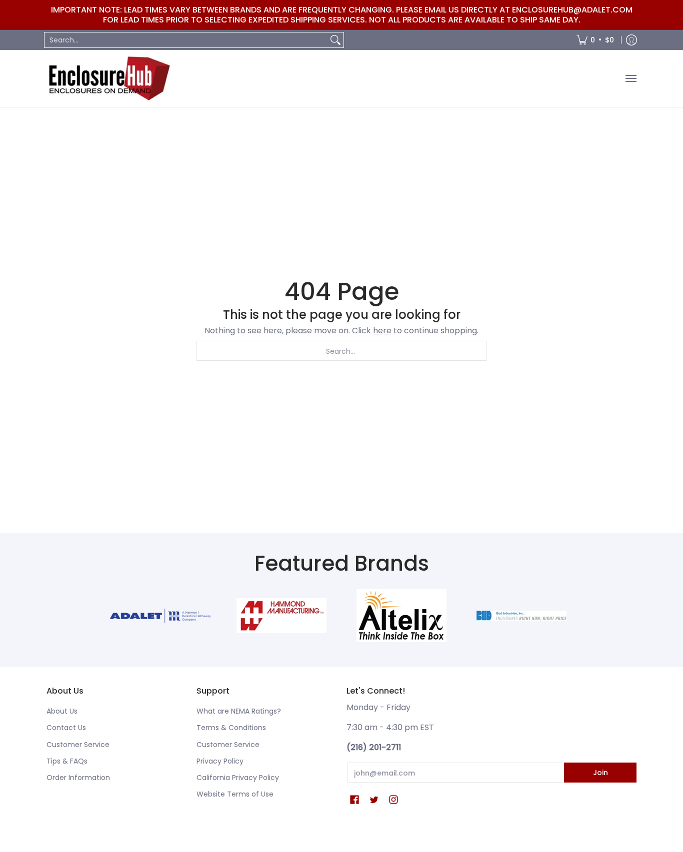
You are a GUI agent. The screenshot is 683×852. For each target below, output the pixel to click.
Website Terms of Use (235, 794)
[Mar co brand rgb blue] (161, 616)
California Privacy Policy (237, 778)
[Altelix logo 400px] (401, 615)
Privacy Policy (220, 761)
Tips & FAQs (67, 761)
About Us (62, 711)
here (382, 330)
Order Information (78, 778)
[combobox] (186, 39)
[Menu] (630, 78)
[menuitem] (595, 40)
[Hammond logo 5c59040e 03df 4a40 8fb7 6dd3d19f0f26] (281, 615)
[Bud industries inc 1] (521, 616)
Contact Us (66, 728)
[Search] (336, 39)
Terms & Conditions (231, 728)
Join (600, 773)
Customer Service (78, 745)
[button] (355, 800)
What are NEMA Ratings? (238, 711)
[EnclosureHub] (109, 78)
